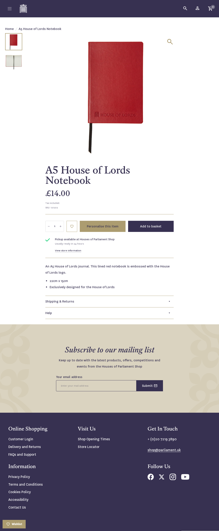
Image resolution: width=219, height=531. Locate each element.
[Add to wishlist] (72, 226)
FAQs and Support (22, 454)
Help (48, 313)
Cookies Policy (19, 492)
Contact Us (17, 507)
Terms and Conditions (25, 484)
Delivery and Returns (24, 447)
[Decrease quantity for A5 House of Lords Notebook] (49, 226)
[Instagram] (173, 479)
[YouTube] (185, 478)
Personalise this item (102, 226)
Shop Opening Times (94, 439)
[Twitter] (161, 478)
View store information (68, 250)
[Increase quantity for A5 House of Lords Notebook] (60, 226)
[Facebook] (151, 479)
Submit (147, 386)
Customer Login (20, 439)
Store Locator (88, 447)
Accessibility (18, 499)
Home (9, 29)
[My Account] (197, 8)
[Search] (185, 8)
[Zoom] (170, 41)
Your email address (69, 377)
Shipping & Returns (59, 301)
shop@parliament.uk (164, 450)
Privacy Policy (19, 477)
